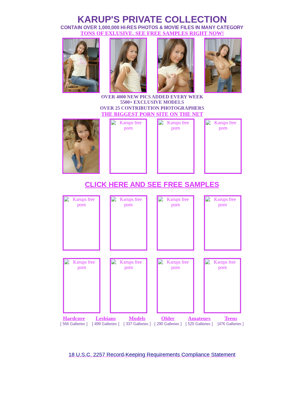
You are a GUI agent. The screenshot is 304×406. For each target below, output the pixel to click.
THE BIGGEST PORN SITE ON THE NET (152, 114)
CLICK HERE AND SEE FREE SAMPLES (152, 184)
